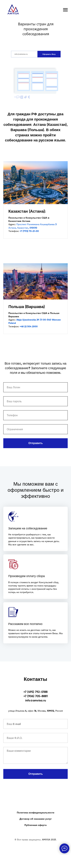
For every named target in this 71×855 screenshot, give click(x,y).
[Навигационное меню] (65, 10)
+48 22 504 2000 (29, 326)
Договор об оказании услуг (35, 818)
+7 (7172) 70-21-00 (29, 231)
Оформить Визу (49, 54)
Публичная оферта (35, 825)
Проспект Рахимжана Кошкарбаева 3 (36, 224)
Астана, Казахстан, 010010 (22, 227)
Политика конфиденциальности (35, 812)
